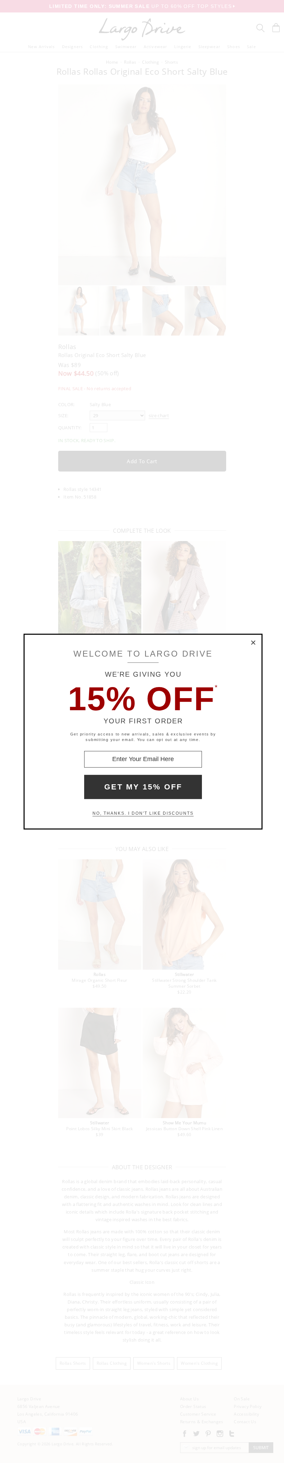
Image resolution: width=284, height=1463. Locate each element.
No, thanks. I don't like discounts (143, 813)
